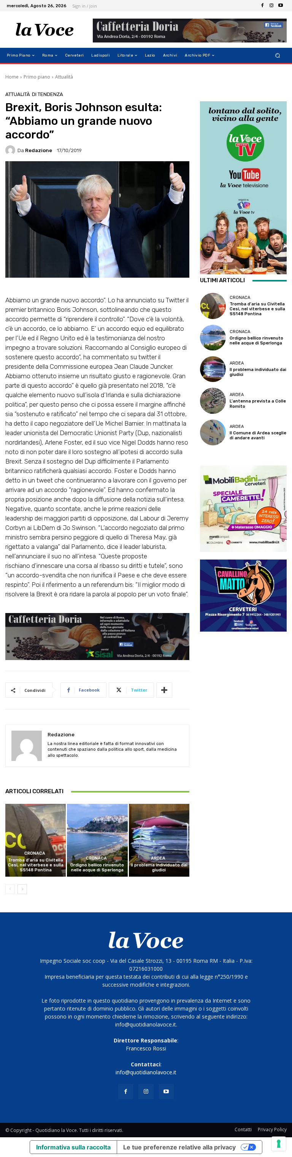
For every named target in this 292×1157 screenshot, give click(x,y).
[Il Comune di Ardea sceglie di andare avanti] (213, 432)
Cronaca (34, 853)
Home (12, 77)
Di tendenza (47, 94)
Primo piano (37, 77)
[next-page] (22, 889)
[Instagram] (271, 5)
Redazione (38, 150)
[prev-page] (10, 889)
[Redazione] (11, 150)
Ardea (158, 858)
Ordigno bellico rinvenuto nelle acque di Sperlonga (97, 867)
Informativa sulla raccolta (73, 1147)
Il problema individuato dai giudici (159, 867)
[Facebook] (262, 5)
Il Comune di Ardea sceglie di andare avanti (258, 435)
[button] (277, 55)
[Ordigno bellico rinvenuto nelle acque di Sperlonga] (97, 840)
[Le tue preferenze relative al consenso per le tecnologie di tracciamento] (278, 1144)
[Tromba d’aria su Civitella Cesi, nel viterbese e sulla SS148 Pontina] (35, 840)
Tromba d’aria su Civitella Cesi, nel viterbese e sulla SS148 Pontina (35, 865)
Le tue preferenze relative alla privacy (179, 1147)
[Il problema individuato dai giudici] (159, 840)
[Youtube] (280, 5)
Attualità (64, 77)
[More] (164, 690)
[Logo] (44, 29)
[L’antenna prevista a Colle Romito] (213, 400)
